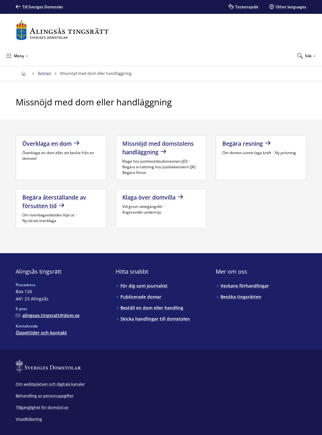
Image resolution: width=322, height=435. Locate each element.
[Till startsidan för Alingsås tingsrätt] (62, 30)
